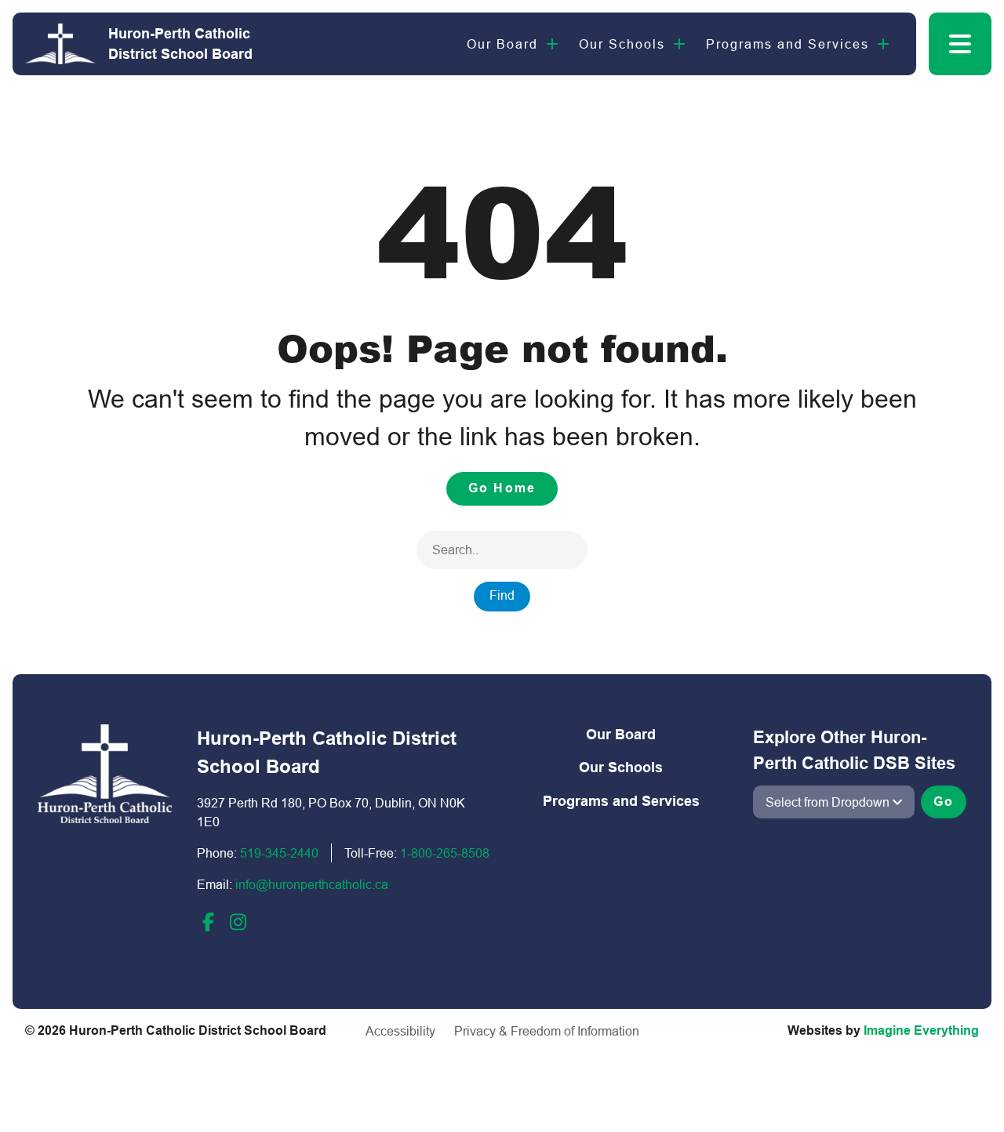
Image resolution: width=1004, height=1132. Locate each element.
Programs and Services (787, 44)
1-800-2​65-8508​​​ (444, 853)
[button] (960, 44)
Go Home (502, 488)
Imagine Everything (921, 1030)
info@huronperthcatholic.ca (311, 884)
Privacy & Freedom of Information (546, 1031)
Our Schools (622, 44)
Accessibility (400, 1031)
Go (943, 801)
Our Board (502, 44)
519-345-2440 (279, 853)
